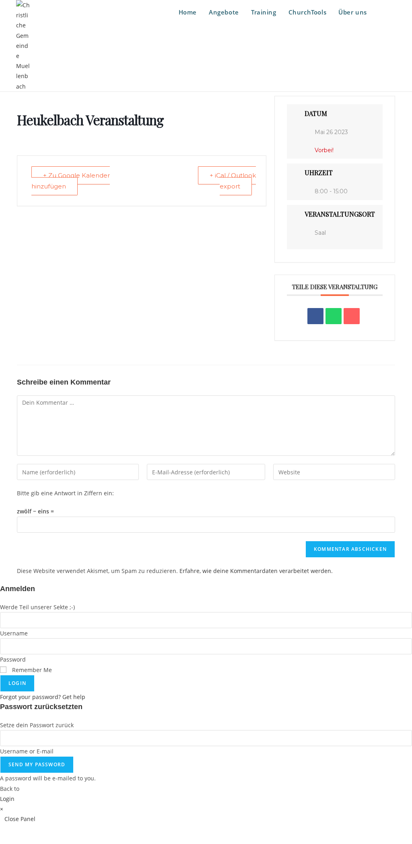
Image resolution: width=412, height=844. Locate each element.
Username (14, 633)
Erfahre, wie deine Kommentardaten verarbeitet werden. (256, 571)
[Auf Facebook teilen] (315, 316)
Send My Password (36, 764)
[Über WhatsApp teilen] (333, 316)
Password (13, 659)
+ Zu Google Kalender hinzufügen (70, 181)
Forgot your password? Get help (42, 697)
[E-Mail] (352, 316)
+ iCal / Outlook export (233, 181)
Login (17, 683)
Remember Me (31, 670)
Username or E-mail (27, 751)
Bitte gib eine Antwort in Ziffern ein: (65, 493)
